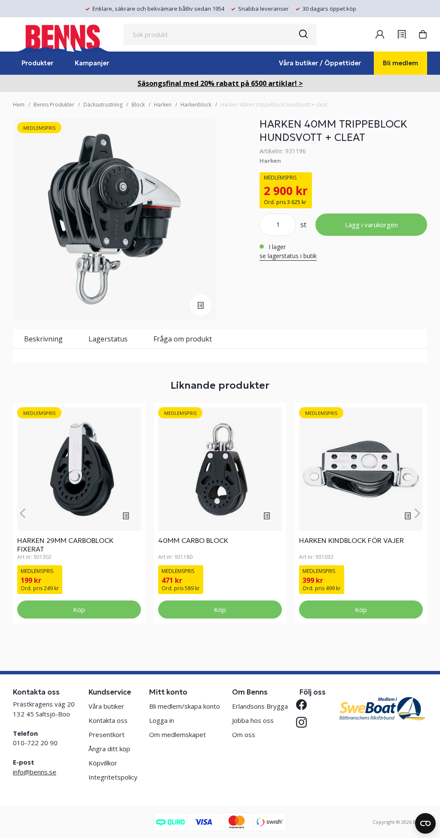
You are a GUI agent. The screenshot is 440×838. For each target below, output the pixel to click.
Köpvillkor (103, 763)
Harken (162, 104)
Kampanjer (92, 63)
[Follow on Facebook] (305, 704)
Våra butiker (106, 706)
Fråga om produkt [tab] (182, 339)
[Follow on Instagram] (305, 722)
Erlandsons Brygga (260, 706)
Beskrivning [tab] (43, 339)
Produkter (37, 63)
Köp (79, 609)
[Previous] (22, 513)
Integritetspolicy (113, 777)
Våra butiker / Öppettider (320, 63)
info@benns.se (34, 772)
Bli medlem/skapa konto (184, 706)
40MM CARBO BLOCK (193, 540)
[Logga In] (380, 34)
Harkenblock (195, 104)
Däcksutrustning (102, 104)
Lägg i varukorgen (371, 224)
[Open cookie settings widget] (425, 823)
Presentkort (107, 734)
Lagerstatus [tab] (108, 339)
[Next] (417, 513)
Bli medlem (400, 63)
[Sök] (303, 34)
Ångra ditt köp (109, 748)
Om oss (243, 734)
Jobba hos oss (253, 720)
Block (138, 104)
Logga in (161, 720)
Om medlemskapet (177, 734)
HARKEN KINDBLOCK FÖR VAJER (351, 540)
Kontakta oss (108, 720)
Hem (18, 104)
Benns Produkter (54, 104)
